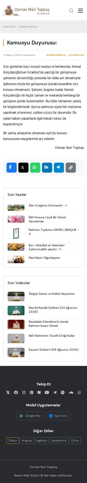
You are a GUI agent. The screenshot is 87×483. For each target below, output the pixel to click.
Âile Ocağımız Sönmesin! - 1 (48, 205)
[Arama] (71, 10)
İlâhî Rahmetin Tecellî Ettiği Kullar (52, 336)
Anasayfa (9, 26)
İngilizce (41, 440)
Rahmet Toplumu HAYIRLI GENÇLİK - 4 (54, 232)
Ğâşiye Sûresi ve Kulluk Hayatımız (52, 294)
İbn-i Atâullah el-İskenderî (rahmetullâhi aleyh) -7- (46, 247)
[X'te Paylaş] (23, 168)
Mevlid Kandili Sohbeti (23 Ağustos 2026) (53, 310)
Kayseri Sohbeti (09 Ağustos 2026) (54, 350)
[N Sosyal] (39, 392)
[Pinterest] (31, 392)
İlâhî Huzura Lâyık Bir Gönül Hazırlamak (47, 219)
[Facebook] (16, 392)
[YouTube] (47, 392)
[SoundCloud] (71, 392)
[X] (8, 392)
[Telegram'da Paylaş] (59, 168)
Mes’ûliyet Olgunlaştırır (44, 258)
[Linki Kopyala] (71, 168)
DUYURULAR (76, 55)
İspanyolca (59, 440)
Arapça (27, 440)
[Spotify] (62, 392)
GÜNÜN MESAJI (28, 26)
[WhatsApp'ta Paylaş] (35, 168)
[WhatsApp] (79, 392)
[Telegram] (55, 392)
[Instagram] (24, 392)
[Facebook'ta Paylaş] (12, 168)
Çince (75, 440)
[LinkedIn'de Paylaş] (47, 168)
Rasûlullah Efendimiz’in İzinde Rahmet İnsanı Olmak (48, 324)
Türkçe (12, 440)
